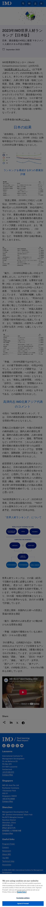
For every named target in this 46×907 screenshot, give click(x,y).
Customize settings (22, 898)
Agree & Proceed (23, 903)
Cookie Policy (21, 892)
